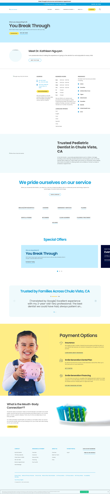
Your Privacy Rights (19, 479)
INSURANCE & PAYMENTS (68, 9)
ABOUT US (80, 9)
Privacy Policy (18, 475)
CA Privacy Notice (60, 475)
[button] (57, 271)
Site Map (17, 477)
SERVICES (57, 9)
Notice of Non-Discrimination (48, 475)
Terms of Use (38, 475)
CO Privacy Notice (69, 475)
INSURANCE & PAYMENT (38, 448)
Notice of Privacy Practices (28, 475)
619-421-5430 (42, 80)
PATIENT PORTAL (71, 448)
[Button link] (100, 10)
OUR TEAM (50, 9)
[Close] (108, 492)
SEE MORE (55, 222)
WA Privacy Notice (79, 475)
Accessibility (87, 475)
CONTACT (17, 448)
